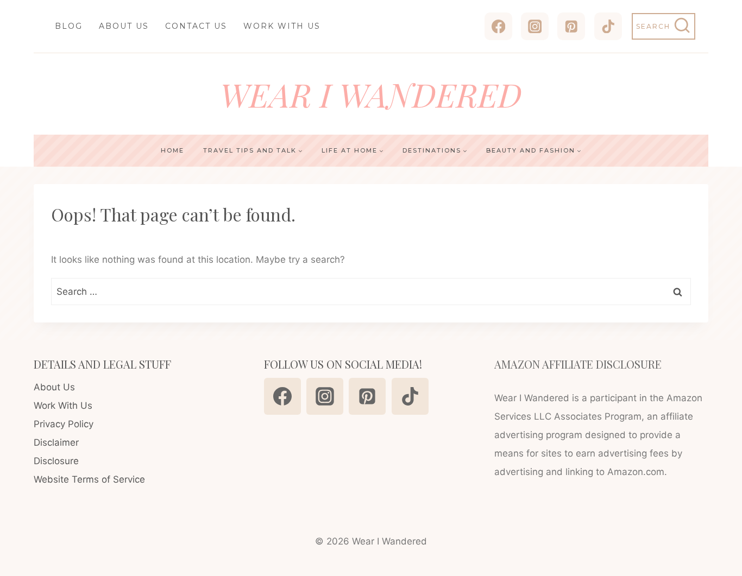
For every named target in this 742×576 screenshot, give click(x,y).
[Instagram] (535, 26)
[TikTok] (608, 26)
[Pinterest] (571, 26)
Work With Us (281, 26)
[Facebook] (498, 26)
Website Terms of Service (89, 479)
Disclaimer (56, 442)
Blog (69, 26)
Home (172, 150)
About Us (124, 26)
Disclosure (56, 460)
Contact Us (196, 26)
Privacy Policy (63, 424)
